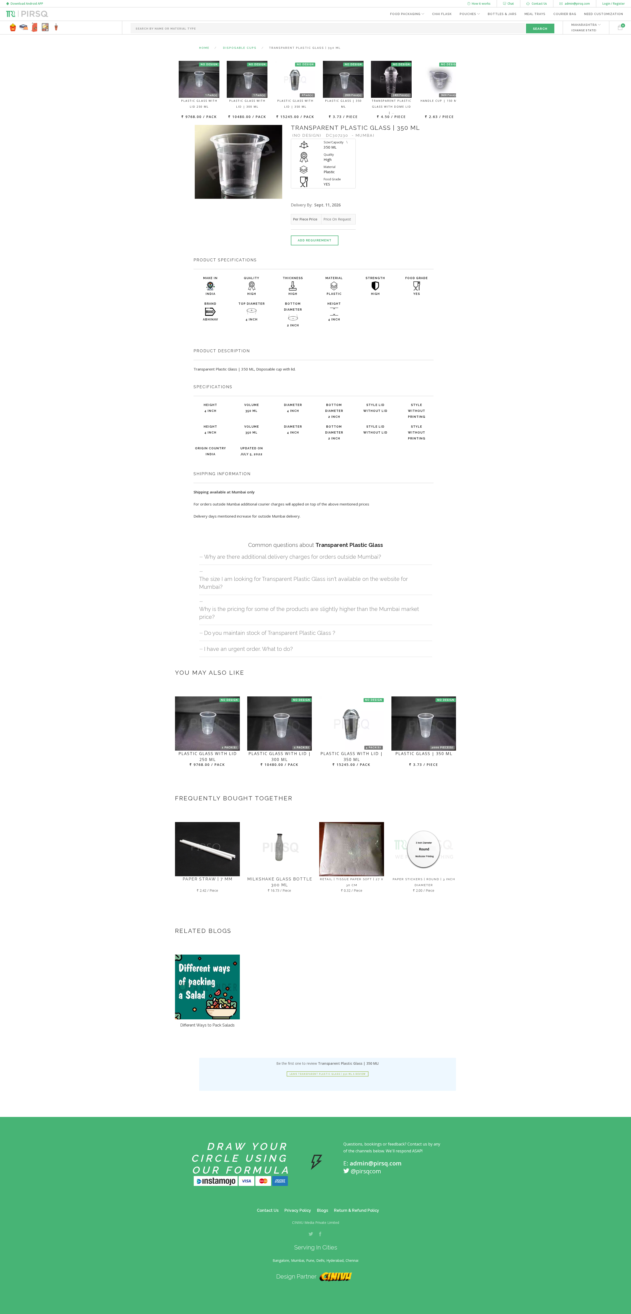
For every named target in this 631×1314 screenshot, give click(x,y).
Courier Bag (564, 14)
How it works (480, 3)
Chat (510, 3)
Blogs (322, 1210)
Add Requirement (315, 240)
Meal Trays (535, 14)
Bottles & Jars (502, 14)
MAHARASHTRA (584, 27)
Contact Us (538, 3)
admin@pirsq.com (577, 3)
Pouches (468, 14)
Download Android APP (26, 3)
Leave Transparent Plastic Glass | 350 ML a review (328, 1074)
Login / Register (613, 3)
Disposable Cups (240, 48)
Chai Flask (442, 14)
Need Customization (603, 14)
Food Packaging (405, 14)
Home (204, 48)
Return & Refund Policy (356, 1210)
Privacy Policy (297, 1210)
